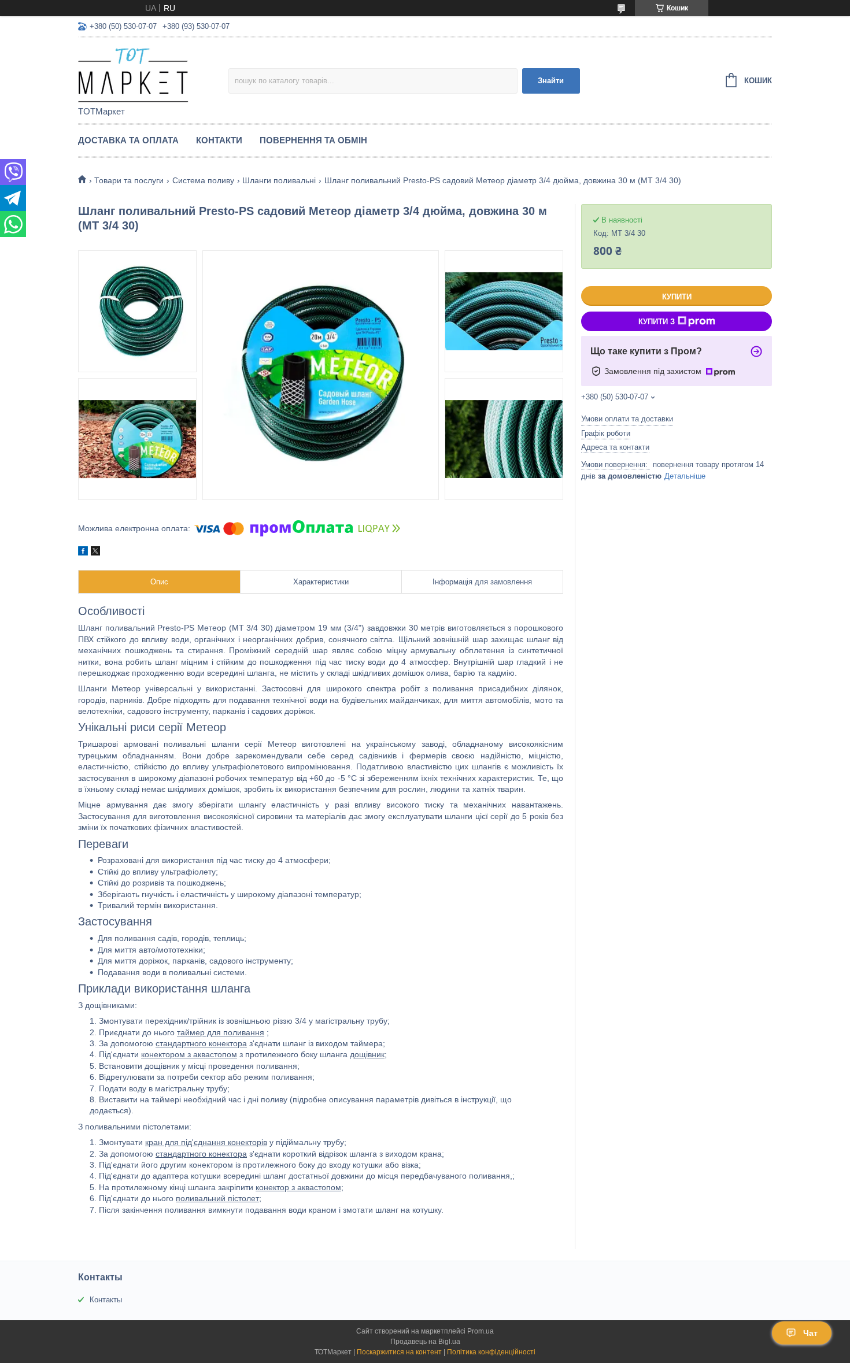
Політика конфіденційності (491, 1352)
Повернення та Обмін (313, 140)
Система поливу (203, 180)
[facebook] (83, 552)
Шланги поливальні (279, 180)
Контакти (219, 140)
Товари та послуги (129, 180)
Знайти (551, 80)
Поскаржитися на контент (399, 1352)
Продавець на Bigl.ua (425, 1342)
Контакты (106, 1299)
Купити (677, 296)
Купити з (656, 321)
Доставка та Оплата (128, 140)
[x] (95, 552)
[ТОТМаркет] (153, 73)
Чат (810, 1333)
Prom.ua (480, 1331)
